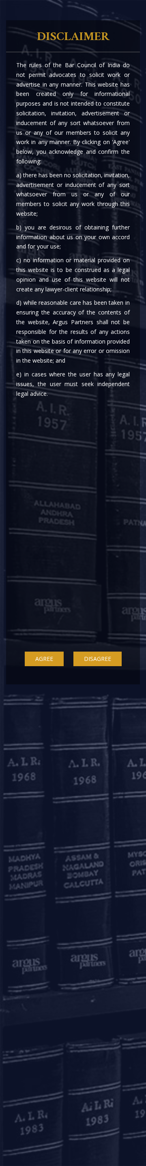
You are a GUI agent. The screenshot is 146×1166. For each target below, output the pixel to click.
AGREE (44, 659)
